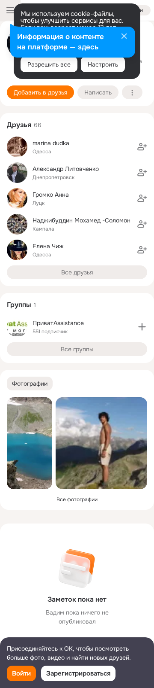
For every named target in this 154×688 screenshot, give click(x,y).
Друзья (19, 124)
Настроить (103, 64)
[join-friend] (142, 147)
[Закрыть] (124, 37)
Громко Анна (51, 194)
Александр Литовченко (66, 169)
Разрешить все (49, 64)
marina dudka (51, 143)
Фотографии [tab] (29, 383)
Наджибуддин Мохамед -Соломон (81, 220)
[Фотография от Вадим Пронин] (29, 443)
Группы (19, 304)
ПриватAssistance (58, 323)
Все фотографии (77, 499)
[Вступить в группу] (142, 327)
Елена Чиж (48, 246)
